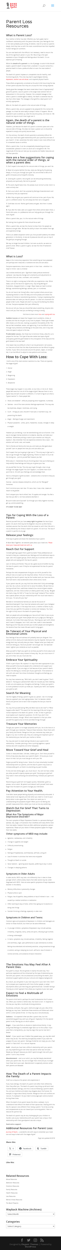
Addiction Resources (12, 1183)
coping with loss (50, 314)
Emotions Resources (12, 1186)
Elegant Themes (29, 1244)
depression (9, 79)
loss (40, 314)
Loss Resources (10, 1196)
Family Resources (11, 1189)
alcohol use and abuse (21, 79)
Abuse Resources (11, 1179)
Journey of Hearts (11, 1132)
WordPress (30, 1246)
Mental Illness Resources (14, 1200)
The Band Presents (12, 1203)
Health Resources (11, 1193)
